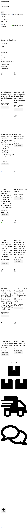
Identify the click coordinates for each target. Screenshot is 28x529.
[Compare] (16, 355)
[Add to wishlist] (16, 339)
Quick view (19, 355)
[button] (18, 352)
